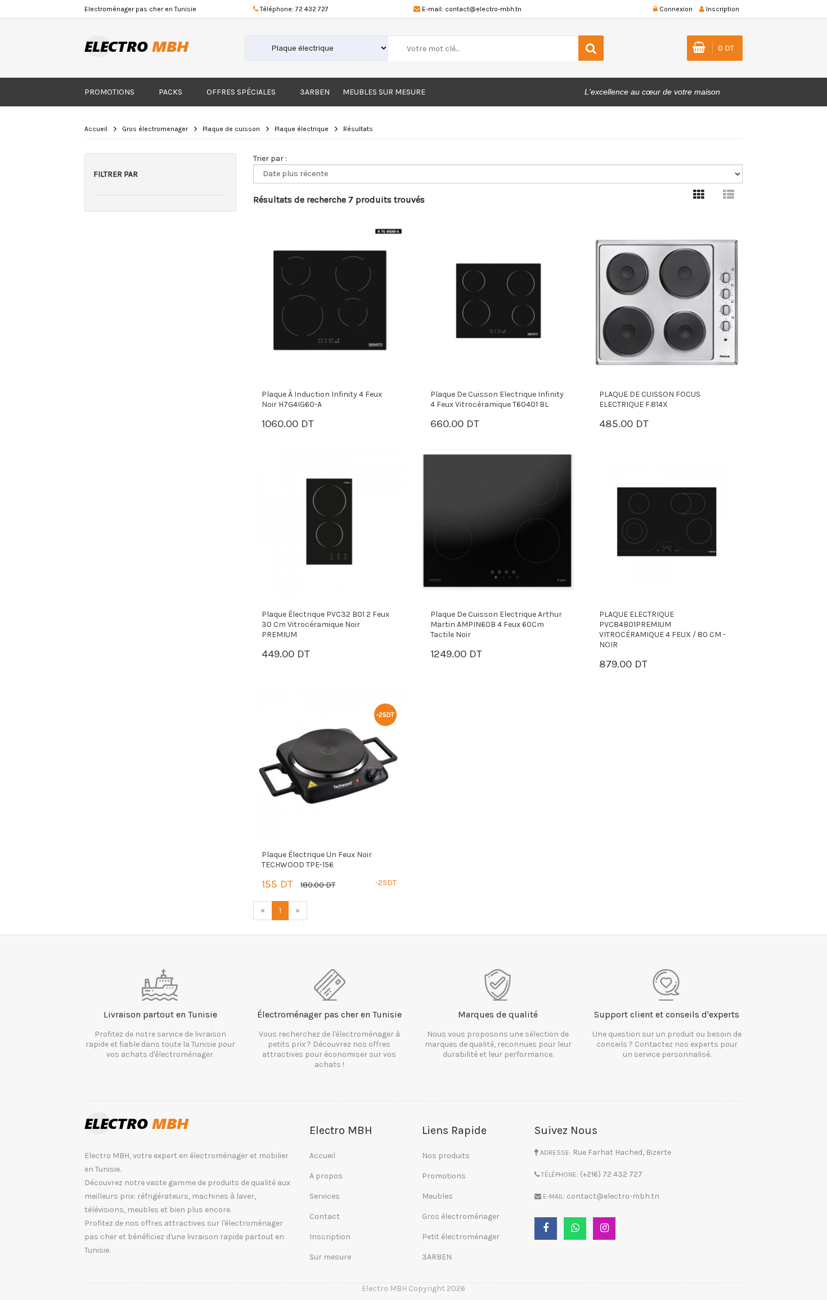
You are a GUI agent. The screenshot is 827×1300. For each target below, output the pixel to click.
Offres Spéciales (241, 92)
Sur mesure (330, 1257)
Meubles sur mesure (384, 92)
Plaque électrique (302, 129)
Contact (324, 1216)
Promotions (109, 92)
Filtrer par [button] (115, 174)
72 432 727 (312, 9)
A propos (326, 1176)
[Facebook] (545, 1228)
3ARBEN (315, 92)
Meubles (437, 1196)
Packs (170, 92)
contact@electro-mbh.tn (483, 9)
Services (324, 1196)
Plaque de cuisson (231, 129)
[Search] (591, 48)
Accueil (95, 129)
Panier (295, 425)
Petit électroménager (461, 1236)
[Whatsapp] (575, 1228)
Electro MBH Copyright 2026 (413, 1288)
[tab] (699, 195)
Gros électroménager (461, 1216)
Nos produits (446, 1155)
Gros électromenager (155, 129)
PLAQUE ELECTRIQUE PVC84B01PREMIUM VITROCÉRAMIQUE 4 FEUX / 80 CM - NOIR (662, 629)
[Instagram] (604, 1228)
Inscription (329, 1236)
